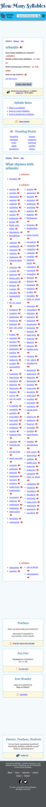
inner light (31, 335)
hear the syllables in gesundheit (39, 310)
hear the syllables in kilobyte (36, 342)
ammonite (31, 193)
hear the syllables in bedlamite (21, 218)
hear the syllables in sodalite (36, 459)
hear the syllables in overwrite (37, 406)
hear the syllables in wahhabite (21, 508)
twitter (25, 782)
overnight (31, 403)
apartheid (31, 207)
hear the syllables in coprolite (20, 267)
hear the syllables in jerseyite (37, 339)
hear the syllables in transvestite (11, 494)
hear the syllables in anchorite (37, 200)
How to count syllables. (19, 111)
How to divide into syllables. (21, 114)
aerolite (12, 193)
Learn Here (23, 694)
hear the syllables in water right (39, 502)
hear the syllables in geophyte (20, 310)
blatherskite (32, 228)
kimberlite (14, 349)
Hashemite (14, 317)
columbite (31, 267)
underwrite (14, 505)
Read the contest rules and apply (23, 643)
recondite (31, 427)
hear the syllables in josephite (20, 345)
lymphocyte (32, 363)
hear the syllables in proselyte (20, 424)
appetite (13, 211)
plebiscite (31, 420)
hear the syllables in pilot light (20, 420)
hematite (31, 317)
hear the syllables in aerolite (18, 193)
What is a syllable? (17, 108)
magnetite (31, 370)
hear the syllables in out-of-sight (11, 402)
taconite (13, 480)
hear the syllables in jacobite (19, 342)
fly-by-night (15, 303)
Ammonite (14, 196)
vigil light (31, 498)
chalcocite (13, 257)
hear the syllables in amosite (19, 200)
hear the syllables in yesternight (22, 522)
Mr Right (13, 179)
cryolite (12, 271)
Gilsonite (31, 313)
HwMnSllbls (23, 6)
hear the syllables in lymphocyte (28, 366)
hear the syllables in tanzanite (37, 473)
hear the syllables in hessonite (37, 320)
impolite (13, 338)
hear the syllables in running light (11, 438)
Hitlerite (13, 324)
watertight (31, 506)
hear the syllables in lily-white (38, 360)
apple (14, 146)
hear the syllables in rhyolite (36, 431)
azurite (12, 215)
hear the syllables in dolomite (20, 282)
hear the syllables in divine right (22, 278)
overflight (13, 406)
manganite (31, 374)
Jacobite (13, 342)
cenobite (30, 256)
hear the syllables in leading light (28, 353)
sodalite (30, 459)
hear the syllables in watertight (38, 506)
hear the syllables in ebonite (18, 285)
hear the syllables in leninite (36, 356)
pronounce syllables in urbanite (26, 74)
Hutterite (31, 328)
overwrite (31, 406)
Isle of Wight (32, 567)
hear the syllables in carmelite (38, 249)
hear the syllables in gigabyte (19, 313)
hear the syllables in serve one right (11, 462)
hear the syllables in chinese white (11, 264)
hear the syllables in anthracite (38, 204)
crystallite (31, 274)
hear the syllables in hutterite (37, 328)
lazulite (12, 353)
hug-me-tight (15, 327)
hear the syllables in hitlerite (19, 324)
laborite (30, 346)
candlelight (14, 246)
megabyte (13, 381)
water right (32, 502)
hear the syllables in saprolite (19, 441)
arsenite (30, 211)
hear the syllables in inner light (38, 335)
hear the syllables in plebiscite (38, 420)
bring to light (33, 235)
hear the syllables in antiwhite (20, 207)
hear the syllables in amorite (36, 196)
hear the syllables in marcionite (21, 377)
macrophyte (14, 367)
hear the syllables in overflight (20, 406)
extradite (31, 296)
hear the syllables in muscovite (21, 388)
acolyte (12, 189)
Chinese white (15, 260)
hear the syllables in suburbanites (28, 577)
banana (32, 136)
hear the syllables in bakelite (36, 215)
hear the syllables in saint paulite (28, 438)
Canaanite (31, 246)
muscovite (31, 388)
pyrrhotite (14, 427)
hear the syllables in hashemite (21, 317)
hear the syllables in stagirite (19, 472)
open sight (31, 395)
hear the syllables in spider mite (39, 463)
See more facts (23, 669)
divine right (14, 278)
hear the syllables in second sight (28, 448)
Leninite (30, 356)
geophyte (13, 310)
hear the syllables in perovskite (21, 417)
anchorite (31, 200)
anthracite (31, 204)
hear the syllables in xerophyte (38, 509)
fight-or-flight (33, 299)
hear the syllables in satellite (36, 441)
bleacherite (14, 232)
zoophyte (31, 513)
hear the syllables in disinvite (19, 274)
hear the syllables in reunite (18, 431)
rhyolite (30, 431)
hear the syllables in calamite (19, 242)
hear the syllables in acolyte (18, 189)
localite (12, 363)
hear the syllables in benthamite (28, 221)
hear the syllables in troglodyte (21, 497)
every (14, 143)
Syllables (8, 158)
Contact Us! (24, 755)
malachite (13, 374)
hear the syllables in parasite (19, 413)
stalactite (31, 466)
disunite (30, 278)
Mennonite (32, 381)
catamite (31, 253)
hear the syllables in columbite (38, 267)
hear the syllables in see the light (11, 455)
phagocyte (31, 417)
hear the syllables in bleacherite (21, 232)
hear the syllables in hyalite (18, 334)
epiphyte (31, 288)
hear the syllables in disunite (36, 278)
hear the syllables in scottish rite (11, 448)
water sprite (14, 511)
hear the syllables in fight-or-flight (28, 302)
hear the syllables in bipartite (37, 225)
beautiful (14, 136)
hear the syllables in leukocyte (20, 360)
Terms (18, 776)
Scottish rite (14, 445)
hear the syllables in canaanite (38, 246)
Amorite (30, 196)
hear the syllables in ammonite (21, 196)
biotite (12, 222)
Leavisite (13, 356)
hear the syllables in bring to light (28, 238)
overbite (30, 399)
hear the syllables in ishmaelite (21, 567)
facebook (20, 782)
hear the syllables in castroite (20, 250)
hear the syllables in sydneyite (38, 470)
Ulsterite (13, 501)
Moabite (30, 385)
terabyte (13, 483)
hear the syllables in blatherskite (28, 232)
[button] (39, 16)
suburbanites (32, 574)
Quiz (22, 41)
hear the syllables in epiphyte (37, 288)
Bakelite (30, 215)
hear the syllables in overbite (36, 399)
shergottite (32, 455)
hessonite (31, 321)
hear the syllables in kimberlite (21, 349)
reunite (12, 431)
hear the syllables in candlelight (22, 246)
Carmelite (31, 249)
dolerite (30, 281)
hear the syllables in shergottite (39, 455)
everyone (32, 143)
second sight (32, 445)
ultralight (31, 495)
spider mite (32, 463)
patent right (32, 410)
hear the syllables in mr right (19, 179)
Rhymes (16, 41)
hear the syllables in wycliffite (20, 518)
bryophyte (31, 242)
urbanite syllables (21, 47)
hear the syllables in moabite (36, 385)
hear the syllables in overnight (38, 403)
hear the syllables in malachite (20, 374)
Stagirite (13, 472)
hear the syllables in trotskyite (38, 491)
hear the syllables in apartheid (37, 207)
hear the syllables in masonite (37, 377)
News (17, 772)
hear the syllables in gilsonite (37, 313)
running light (15, 434)
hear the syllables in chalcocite (20, 257)
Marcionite (14, 377)
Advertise (26, 772)
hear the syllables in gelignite (37, 306)
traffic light (14, 487)
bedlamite (14, 218)
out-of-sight (15, 399)
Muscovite (14, 388)
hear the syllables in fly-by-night (11, 306)
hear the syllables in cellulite (19, 253)
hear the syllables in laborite (36, 346)
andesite (13, 204)
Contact (35, 772)
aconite (30, 189)
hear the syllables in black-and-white (16, 228)
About (10, 772)
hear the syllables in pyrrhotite (21, 427)
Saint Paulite (32, 434)
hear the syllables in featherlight (11, 299)
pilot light (13, 420)
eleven (32, 149)
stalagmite (14, 476)
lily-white (31, 360)
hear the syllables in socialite (19, 465)
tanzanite (31, 473)
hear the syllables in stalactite (37, 466)
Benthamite (32, 218)
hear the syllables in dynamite (37, 285)
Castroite (13, 250)
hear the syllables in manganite (38, 374)
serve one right (16, 458)
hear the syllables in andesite (19, 204)
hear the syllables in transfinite (38, 484)
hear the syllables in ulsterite (19, 501)
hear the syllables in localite (18, 363)
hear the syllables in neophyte (37, 392)
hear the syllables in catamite (37, 253)
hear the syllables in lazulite (18, 353)
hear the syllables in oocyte (17, 395)
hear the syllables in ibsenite (36, 331)
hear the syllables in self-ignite (39, 452)
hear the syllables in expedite (19, 293)
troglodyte (14, 497)
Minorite (13, 385)
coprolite (13, 267)
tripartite (31, 487)
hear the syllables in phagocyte (38, 417)
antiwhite (13, 207)
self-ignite (32, 452)
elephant (14, 140)
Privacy (27, 776)
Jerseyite (30, 339)
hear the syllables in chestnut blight (34, 263)
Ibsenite (30, 331)
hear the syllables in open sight (38, 395)
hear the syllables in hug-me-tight (11, 331)
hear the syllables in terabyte (19, 483)
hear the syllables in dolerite (36, 281)
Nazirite (13, 392)
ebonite (12, 285)
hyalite (12, 334)
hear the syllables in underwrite (21, 504)
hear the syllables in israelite (19, 571)
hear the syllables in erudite (35, 292)
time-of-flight (33, 477)
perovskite (14, 417)
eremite (12, 289)
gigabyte (13, 313)
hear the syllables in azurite (18, 215)
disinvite (13, 275)
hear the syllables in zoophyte (37, 513)
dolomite (13, 282)
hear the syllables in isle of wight (28, 570)
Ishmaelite (14, 567)
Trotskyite (31, 491)
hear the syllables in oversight (20, 409)
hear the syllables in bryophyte (38, 242)
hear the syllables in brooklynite (11, 239)
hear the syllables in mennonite (39, 381)
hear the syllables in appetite (19, 211)
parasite (13, 413)
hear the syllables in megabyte (20, 381)
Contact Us (19, 93)
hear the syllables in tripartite (37, 487)
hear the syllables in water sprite (11, 515)
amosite (13, 200)
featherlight (14, 296)
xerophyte (31, 509)
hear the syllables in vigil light (38, 498)
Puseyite (30, 424)
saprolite (13, 441)
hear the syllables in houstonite (39, 324)
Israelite (13, 571)
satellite (30, 441)
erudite (30, 292)
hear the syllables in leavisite (20, 356)
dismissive (14, 149)
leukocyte (13, 360)
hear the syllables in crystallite (38, 274)
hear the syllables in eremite (18, 289)
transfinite (31, 484)
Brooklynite (14, 236)
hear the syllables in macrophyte (11, 370)
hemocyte (13, 321)
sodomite (13, 469)
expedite (13, 293)
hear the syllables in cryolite (18, 271)
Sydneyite (31, 470)
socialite (13, 465)
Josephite (13, 345)
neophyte (31, 392)
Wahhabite (14, 508)
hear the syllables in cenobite (37, 256)
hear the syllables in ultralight (37, 495)
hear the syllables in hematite (37, 317)
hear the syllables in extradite (37, 296)
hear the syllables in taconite (19, 480)
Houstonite (32, 324)
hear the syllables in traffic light (22, 487)
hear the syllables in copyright (37, 270)
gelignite (31, 306)
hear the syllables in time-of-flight (28, 480)
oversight (13, 409)
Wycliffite (13, 518)
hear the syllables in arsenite (36, 211)
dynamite (31, 285)
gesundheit (32, 310)
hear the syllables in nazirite (19, 392)
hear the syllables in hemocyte (20, 320)
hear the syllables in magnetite (38, 370)
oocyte (12, 395)
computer (32, 140)
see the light (14, 452)
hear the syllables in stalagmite (21, 476)
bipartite (31, 225)
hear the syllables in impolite (19, 338)
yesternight (14, 522)
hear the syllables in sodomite (20, 469)
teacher (32, 146)
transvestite (14, 490)
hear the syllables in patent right (28, 413)
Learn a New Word (23, 84)
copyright (31, 270)
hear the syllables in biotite (17, 222)
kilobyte (30, 342)
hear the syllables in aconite (35, 189)
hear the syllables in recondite (37, 427)
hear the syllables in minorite (19, 385)
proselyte (13, 424)
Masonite (31, 377)
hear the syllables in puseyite (36, 424)
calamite (13, 242)
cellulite (13, 253)
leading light (32, 349)
